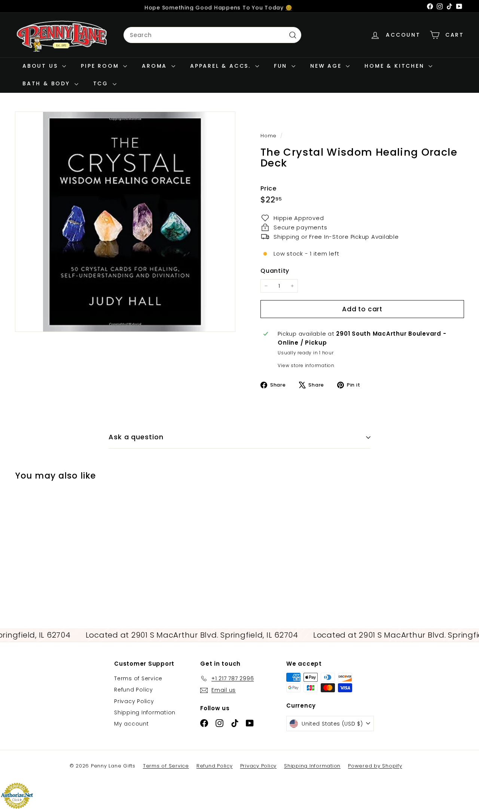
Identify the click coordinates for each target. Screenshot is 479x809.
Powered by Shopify (375, 765)
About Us (41, 66)
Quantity (274, 270)
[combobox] (212, 35)
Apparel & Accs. (221, 66)
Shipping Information (145, 712)
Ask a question (136, 437)
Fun (282, 66)
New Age (327, 66)
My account (131, 723)
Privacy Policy (134, 701)
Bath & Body (47, 83)
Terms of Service (138, 678)
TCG (102, 83)
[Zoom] (125, 222)
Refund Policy (133, 689)
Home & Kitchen (395, 66)
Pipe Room (101, 66)
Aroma (156, 66)
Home (269, 135)
